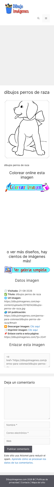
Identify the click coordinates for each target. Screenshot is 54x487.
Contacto (25, 482)
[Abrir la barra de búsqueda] (38, 18)
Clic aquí (35, 326)
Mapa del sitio (38, 482)
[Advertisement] (27, 54)
